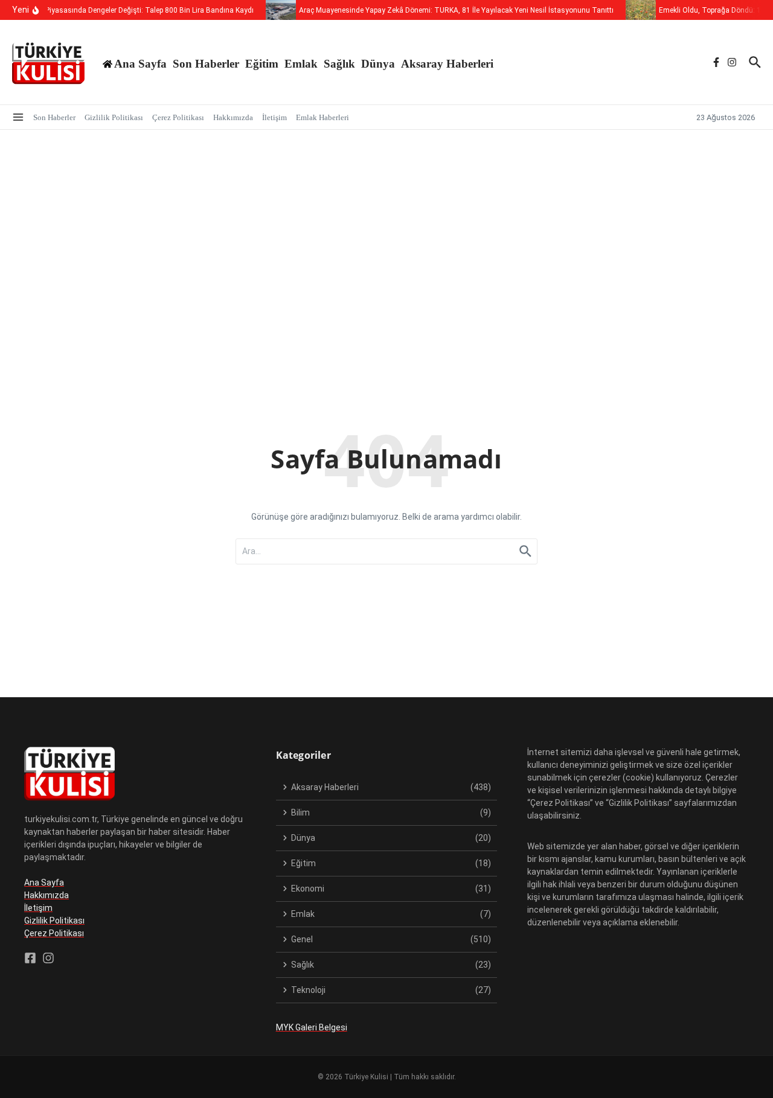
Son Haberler (206, 63)
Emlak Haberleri (322, 117)
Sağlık (339, 63)
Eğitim (261, 63)
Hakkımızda (233, 117)
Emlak (301, 63)
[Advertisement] (386, 220)
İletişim (274, 117)
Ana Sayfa (44, 882)
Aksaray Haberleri (447, 63)
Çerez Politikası (178, 117)
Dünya (378, 63)
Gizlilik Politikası (114, 117)
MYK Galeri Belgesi (311, 1027)
